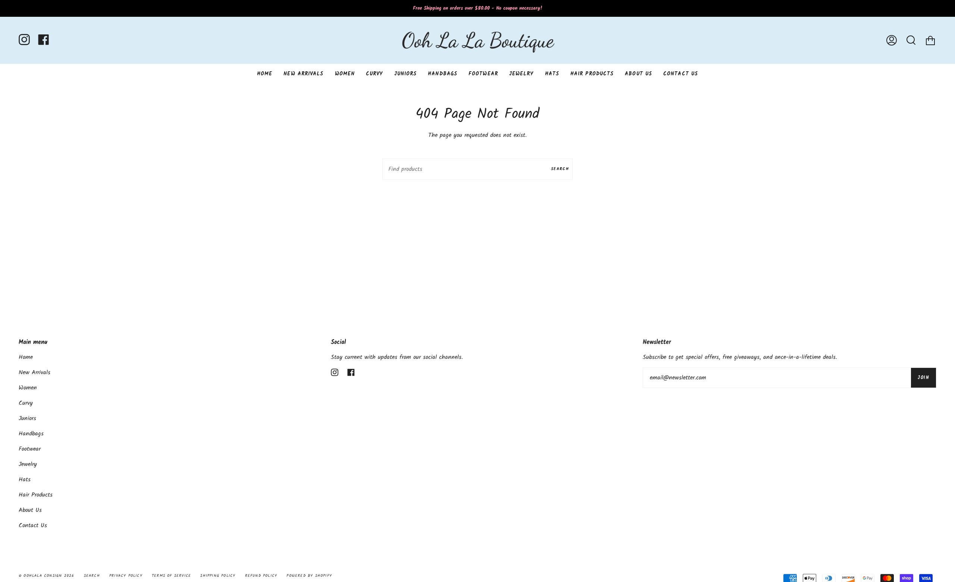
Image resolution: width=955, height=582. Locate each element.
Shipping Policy (217, 576)
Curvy (26, 403)
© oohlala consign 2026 (46, 576)
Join (923, 377)
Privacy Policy (126, 576)
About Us (30, 510)
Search (560, 169)
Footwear (30, 449)
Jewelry (28, 464)
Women (28, 387)
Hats (25, 479)
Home (26, 357)
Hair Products (36, 495)
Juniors (27, 418)
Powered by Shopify (309, 576)
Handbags (31, 433)
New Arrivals (34, 372)
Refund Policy (261, 576)
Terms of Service (171, 576)
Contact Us (33, 525)
